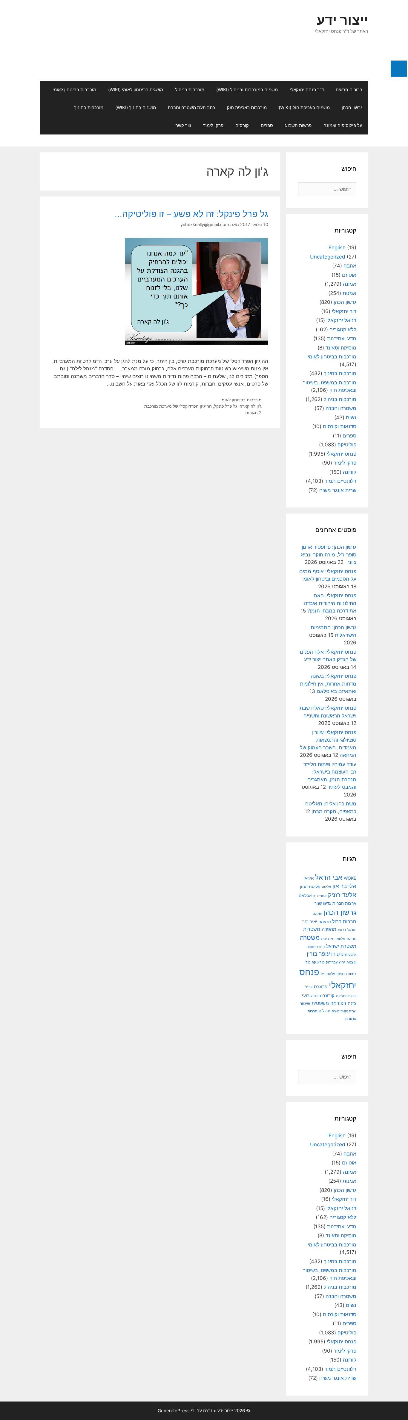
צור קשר (183, 125)
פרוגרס (320, 986)
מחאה (351, 939)
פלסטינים (328, 974)
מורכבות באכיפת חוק (247, 107)
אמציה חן (319, 896)
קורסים (242, 125)
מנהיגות (327, 938)
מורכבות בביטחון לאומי (74, 89)
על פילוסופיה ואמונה (342, 125)
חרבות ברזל (344, 921)
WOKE (350, 878)
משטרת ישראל (341, 946)
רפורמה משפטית (329, 1003)
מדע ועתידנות (341, 338)
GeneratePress (174, 1410)
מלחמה (340, 939)
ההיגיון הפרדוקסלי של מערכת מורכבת (178, 406)
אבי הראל (328, 877)
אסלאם (305, 895)
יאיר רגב (309, 921)
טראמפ (325, 922)
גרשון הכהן (352, 107)
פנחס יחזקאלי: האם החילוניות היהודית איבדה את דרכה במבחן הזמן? (330, 603)
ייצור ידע (342, 20)
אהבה (349, 266)
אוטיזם (349, 275)
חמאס (317, 914)
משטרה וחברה (341, 408)
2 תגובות (253, 412)
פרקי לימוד (213, 125)
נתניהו (337, 954)
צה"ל (308, 987)
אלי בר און (344, 886)
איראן (308, 878)
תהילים (324, 1010)
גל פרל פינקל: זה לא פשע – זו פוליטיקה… (191, 213)
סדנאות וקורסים (339, 426)
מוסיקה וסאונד (341, 348)
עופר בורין (318, 954)
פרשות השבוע (298, 125)
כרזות (342, 930)
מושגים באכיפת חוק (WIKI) (304, 107)
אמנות (349, 293)
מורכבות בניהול (189, 89)
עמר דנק (332, 962)
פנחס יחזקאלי (341, 454)
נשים (351, 417)
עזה (342, 962)
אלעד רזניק (342, 894)
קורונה (349, 472)
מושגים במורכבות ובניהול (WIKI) (247, 89)
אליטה (326, 887)
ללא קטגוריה (342, 329)
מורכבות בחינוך (88, 107)
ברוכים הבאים (349, 89)
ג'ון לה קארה (251, 406)
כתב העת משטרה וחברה (191, 107)
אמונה (349, 284)
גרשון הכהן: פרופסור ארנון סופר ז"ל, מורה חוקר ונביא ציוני (328, 554)
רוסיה (316, 995)
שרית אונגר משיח (337, 490)
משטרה (310, 937)
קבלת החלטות (346, 996)
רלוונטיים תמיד (340, 481)
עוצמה (351, 962)
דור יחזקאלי (344, 311)
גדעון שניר (323, 903)
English (337, 247)
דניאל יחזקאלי (341, 320)
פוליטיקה (347, 445)
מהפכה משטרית (319, 929)
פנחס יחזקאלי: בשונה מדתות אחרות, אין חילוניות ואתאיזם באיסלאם (328, 683)
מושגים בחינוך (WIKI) (135, 107)
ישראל (351, 930)
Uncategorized (327, 257)
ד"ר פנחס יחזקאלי (307, 89)
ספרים (267, 125)
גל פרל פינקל (225, 406)
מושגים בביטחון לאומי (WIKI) (135, 89)
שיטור (305, 1003)
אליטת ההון (310, 886)
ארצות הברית (344, 903)
